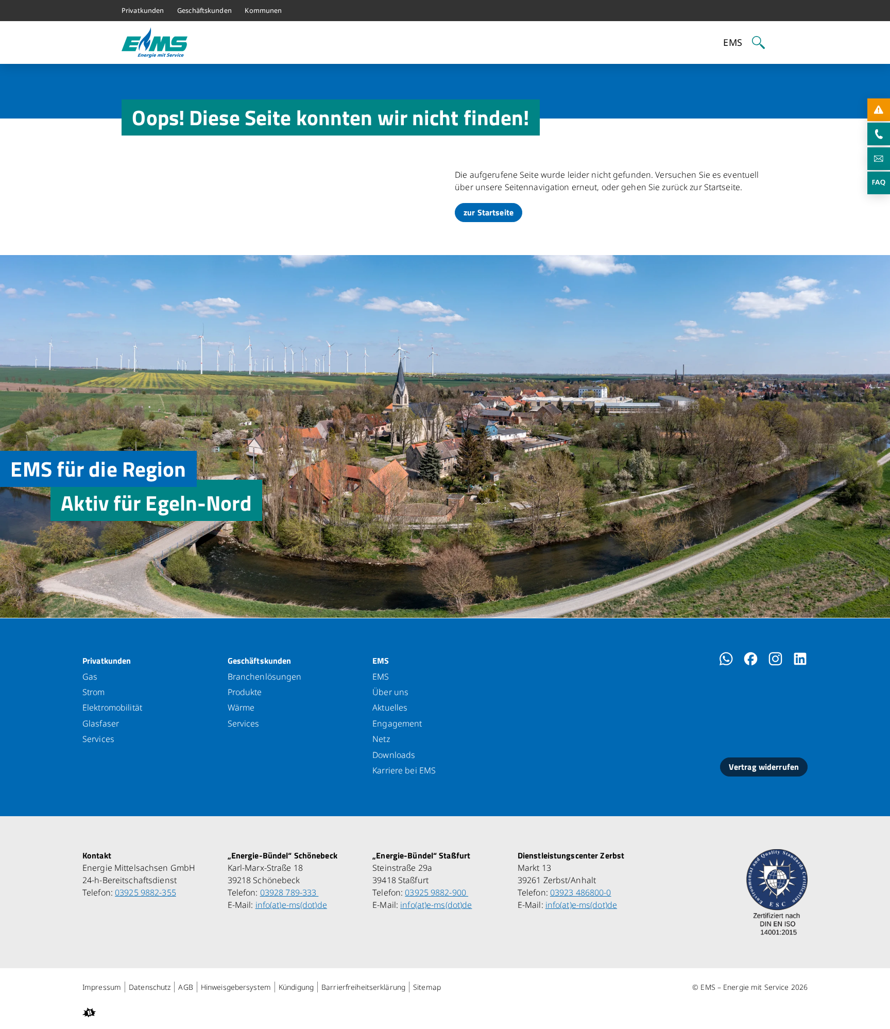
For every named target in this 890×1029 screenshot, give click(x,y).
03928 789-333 (289, 892)
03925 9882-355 (145, 892)
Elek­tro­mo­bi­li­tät (112, 707)
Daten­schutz (149, 987)
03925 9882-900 (436, 892)
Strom (93, 692)
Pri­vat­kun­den (106, 660)
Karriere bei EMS (404, 770)
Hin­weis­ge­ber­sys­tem (236, 987)
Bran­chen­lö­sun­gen (265, 676)
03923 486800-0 (580, 892)
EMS (380, 660)
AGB (185, 987)
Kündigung (296, 987)
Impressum (101, 987)
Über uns (390, 692)
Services (98, 739)
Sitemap (427, 987)
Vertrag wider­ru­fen (764, 767)
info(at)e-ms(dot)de (291, 904)
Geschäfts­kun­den (260, 660)
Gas (89, 676)
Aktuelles (389, 707)
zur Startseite (489, 212)
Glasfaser (100, 723)
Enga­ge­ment (397, 723)
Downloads (393, 755)
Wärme (241, 707)
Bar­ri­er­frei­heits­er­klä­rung (363, 987)
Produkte (245, 692)
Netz (380, 739)
